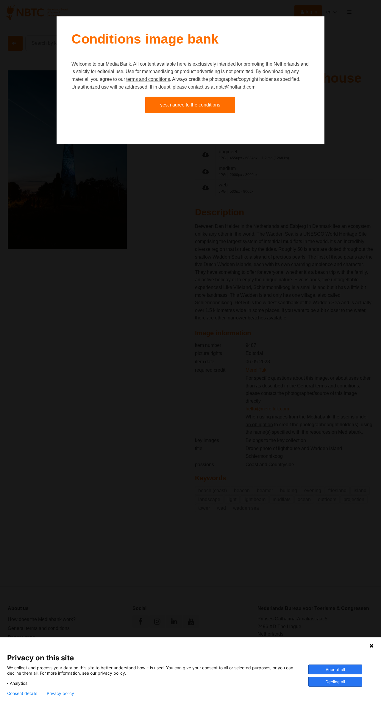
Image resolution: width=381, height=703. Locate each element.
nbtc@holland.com (235, 86)
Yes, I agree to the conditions (190, 104)
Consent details (22, 693)
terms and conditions (148, 79)
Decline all (335, 681)
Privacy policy (60, 693)
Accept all (335, 669)
